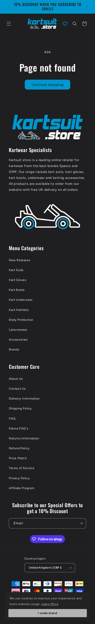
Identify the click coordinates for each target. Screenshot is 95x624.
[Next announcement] (87, 6)
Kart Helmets (19, 310)
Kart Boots (17, 290)
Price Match (18, 458)
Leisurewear (18, 330)
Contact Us (17, 389)
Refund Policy (19, 448)
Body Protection (21, 320)
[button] (9, 24)
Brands (14, 349)
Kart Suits (16, 270)
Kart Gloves (18, 280)
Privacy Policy (19, 478)
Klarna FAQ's (18, 428)
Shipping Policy (20, 408)
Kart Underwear (20, 300)
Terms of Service (21, 468)
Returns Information (24, 438)
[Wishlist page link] (65, 23)
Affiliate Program (21, 488)
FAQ (12, 418)
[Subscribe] (81, 523)
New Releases (19, 260)
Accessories (18, 339)
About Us (16, 379)
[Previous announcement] (8, 6)
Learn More (49, 604)
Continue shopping (47, 85)
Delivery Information (24, 398)
